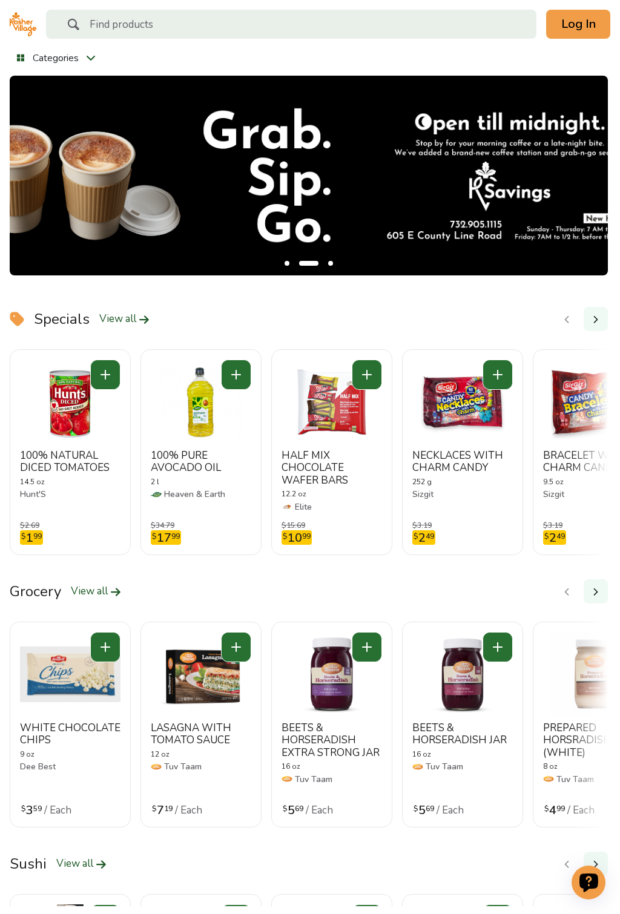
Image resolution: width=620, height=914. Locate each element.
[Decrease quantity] (105, 374)
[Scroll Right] (596, 319)
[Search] (73, 26)
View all (119, 319)
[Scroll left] (567, 319)
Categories (56, 58)
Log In (578, 24)
